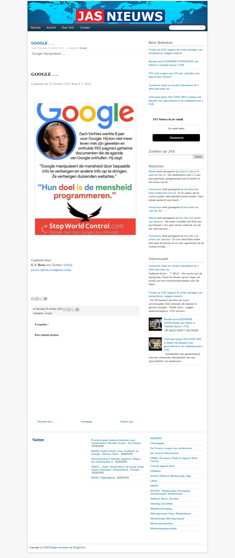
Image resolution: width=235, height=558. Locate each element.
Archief (51, 27)
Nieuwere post (45, 421)
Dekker (152, 171)
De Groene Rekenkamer (164, 453)
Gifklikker (155, 470)
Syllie (67, 265)
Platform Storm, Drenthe (164, 498)
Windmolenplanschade (163, 528)
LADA (153, 480)
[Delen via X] (41, 298)
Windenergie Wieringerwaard (167, 518)
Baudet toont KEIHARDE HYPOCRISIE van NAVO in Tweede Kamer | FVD (179, 323)
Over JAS (68, 27)
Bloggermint (79, 547)
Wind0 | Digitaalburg (103, 477)
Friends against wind (162, 466)
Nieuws (36, 27)
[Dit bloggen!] (37, 298)
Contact (85, 27)
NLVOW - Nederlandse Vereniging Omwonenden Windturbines (170, 492)
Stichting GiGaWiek (161, 503)
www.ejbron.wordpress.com (51, 270)
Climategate (157, 443)
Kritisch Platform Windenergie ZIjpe (170, 475)
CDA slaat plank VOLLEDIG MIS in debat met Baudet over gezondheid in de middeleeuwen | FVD (176, 101)
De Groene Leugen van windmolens (171, 448)
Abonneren (176, 137)
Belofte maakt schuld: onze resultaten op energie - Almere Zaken (115, 452)
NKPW (154, 485)
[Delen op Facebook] (45, 298)
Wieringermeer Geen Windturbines (170, 513)
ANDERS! (156, 438)
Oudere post (126, 421)
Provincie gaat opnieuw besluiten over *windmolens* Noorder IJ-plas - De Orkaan (116, 441)
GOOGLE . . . (42, 43)
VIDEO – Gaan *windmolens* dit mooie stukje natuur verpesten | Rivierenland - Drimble (117, 468)
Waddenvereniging (161, 508)
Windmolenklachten (161, 523)
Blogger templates (60, 547)
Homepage (86, 421)
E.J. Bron (85, 84)
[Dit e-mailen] (33, 298)
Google (83, 48)
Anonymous (155, 189)
